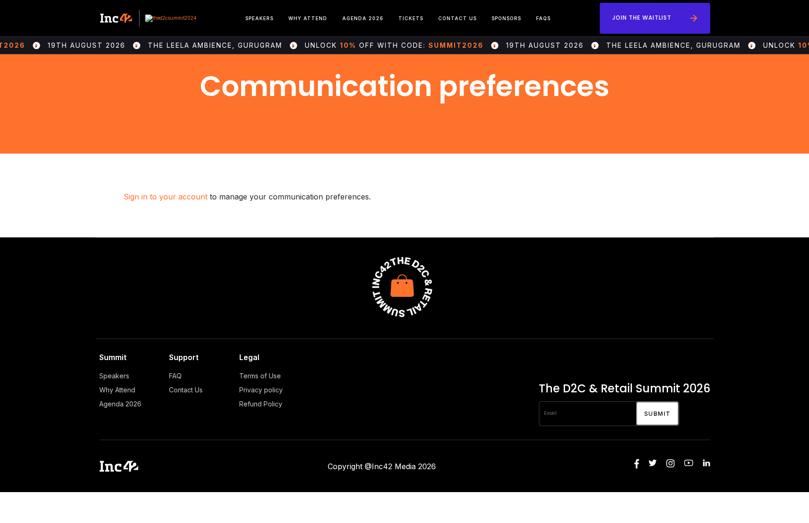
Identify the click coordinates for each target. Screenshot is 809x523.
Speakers (259, 18)
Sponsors (506, 18)
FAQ (175, 376)
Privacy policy (261, 390)
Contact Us (457, 18)
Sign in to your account (165, 196)
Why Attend (307, 18)
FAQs (543, 18)
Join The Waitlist (641, 18)
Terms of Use (260, 376)
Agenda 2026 (362, 18)
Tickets (410, 18)
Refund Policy (260, 404)
